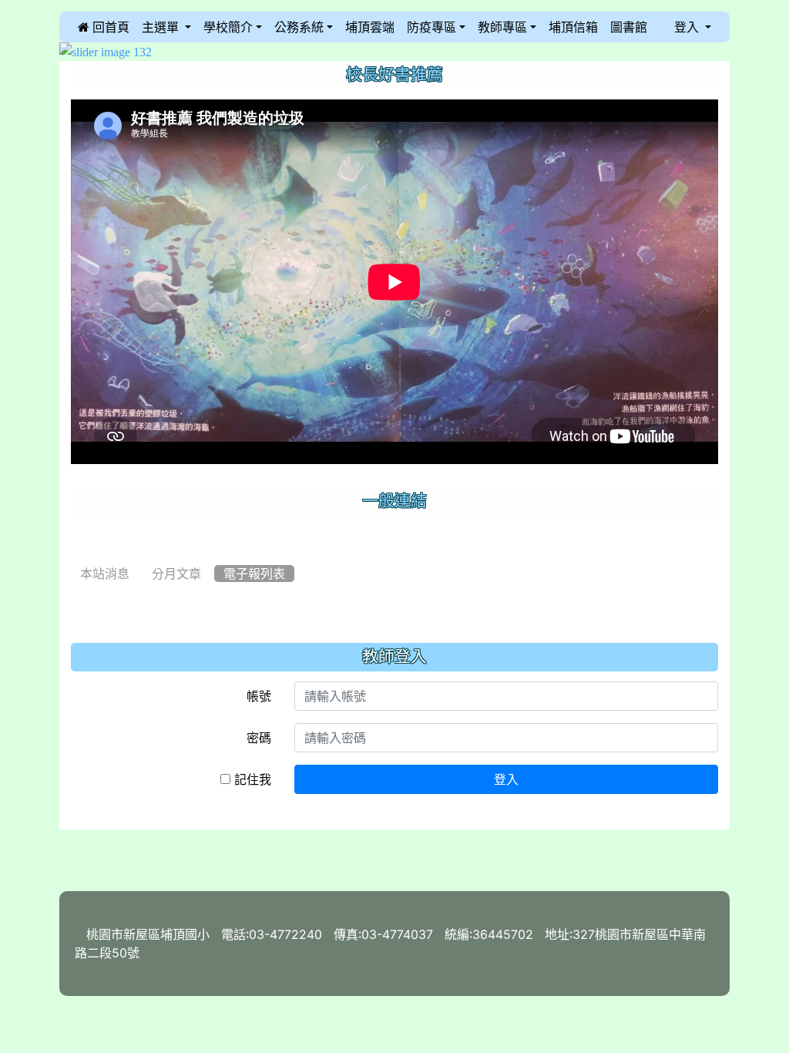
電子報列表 (254, 573)
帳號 (259, 696)
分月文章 (176, 573)
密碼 (259, 737)
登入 (506, 779)
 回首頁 (103, 27)
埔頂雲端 (369, 27)
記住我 (250, 779)
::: (75, 27)
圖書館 (628, 27)
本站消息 (104, 573)
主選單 (162, 27)
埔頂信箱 (573, 27)
